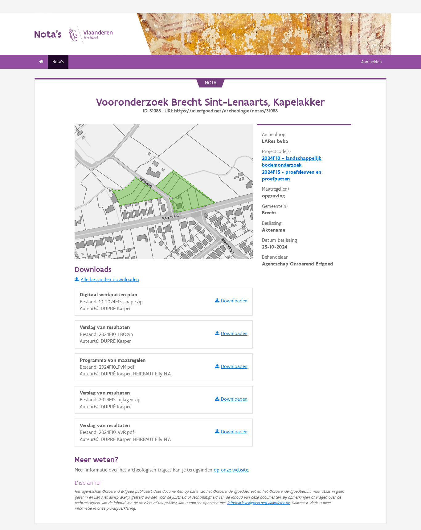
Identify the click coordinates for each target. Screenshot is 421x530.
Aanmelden (371, 61)
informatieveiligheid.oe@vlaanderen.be (258, 502)
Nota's (58, 61)
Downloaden (234, 301)
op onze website (231, 470)
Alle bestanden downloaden (110, 279)
